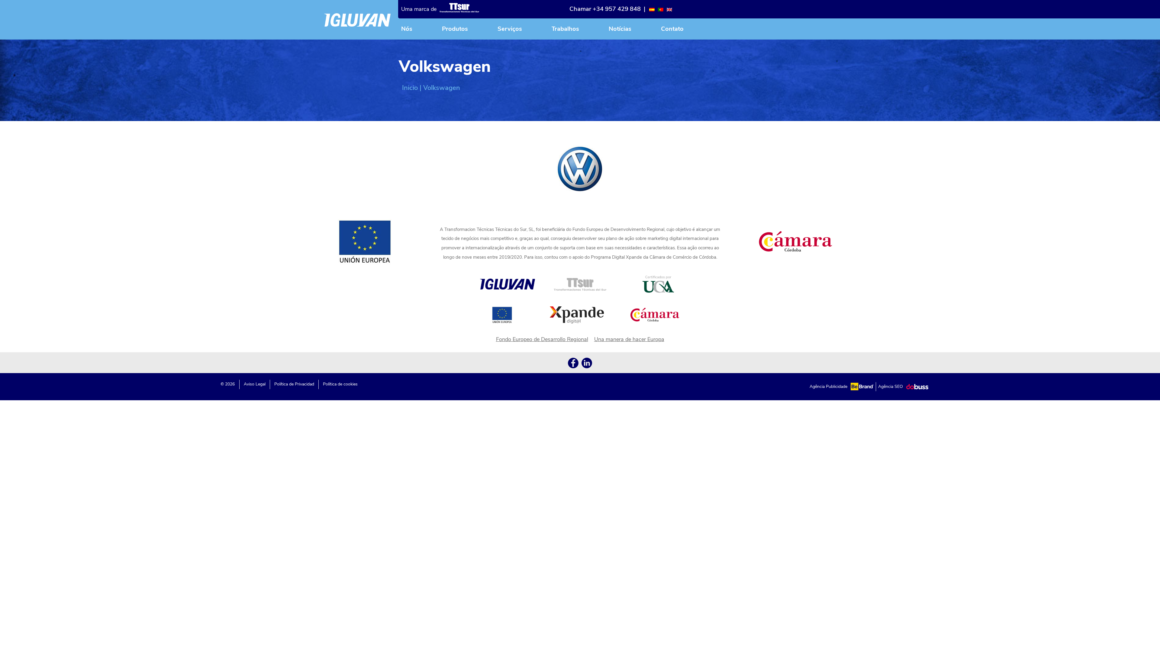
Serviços (510, 29)
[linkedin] (587, 364)
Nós (406, 29)
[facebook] (573, 364)
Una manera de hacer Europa (629, 339)
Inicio (410, 87)
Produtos (455, 29)
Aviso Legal (255, 384)
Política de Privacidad (294, 384)
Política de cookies (340, 384)
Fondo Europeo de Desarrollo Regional (542, 339)
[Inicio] (357, 20)
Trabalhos (565, 29)
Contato (672, 29)
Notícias (620, 29)
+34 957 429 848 (617, 9)
